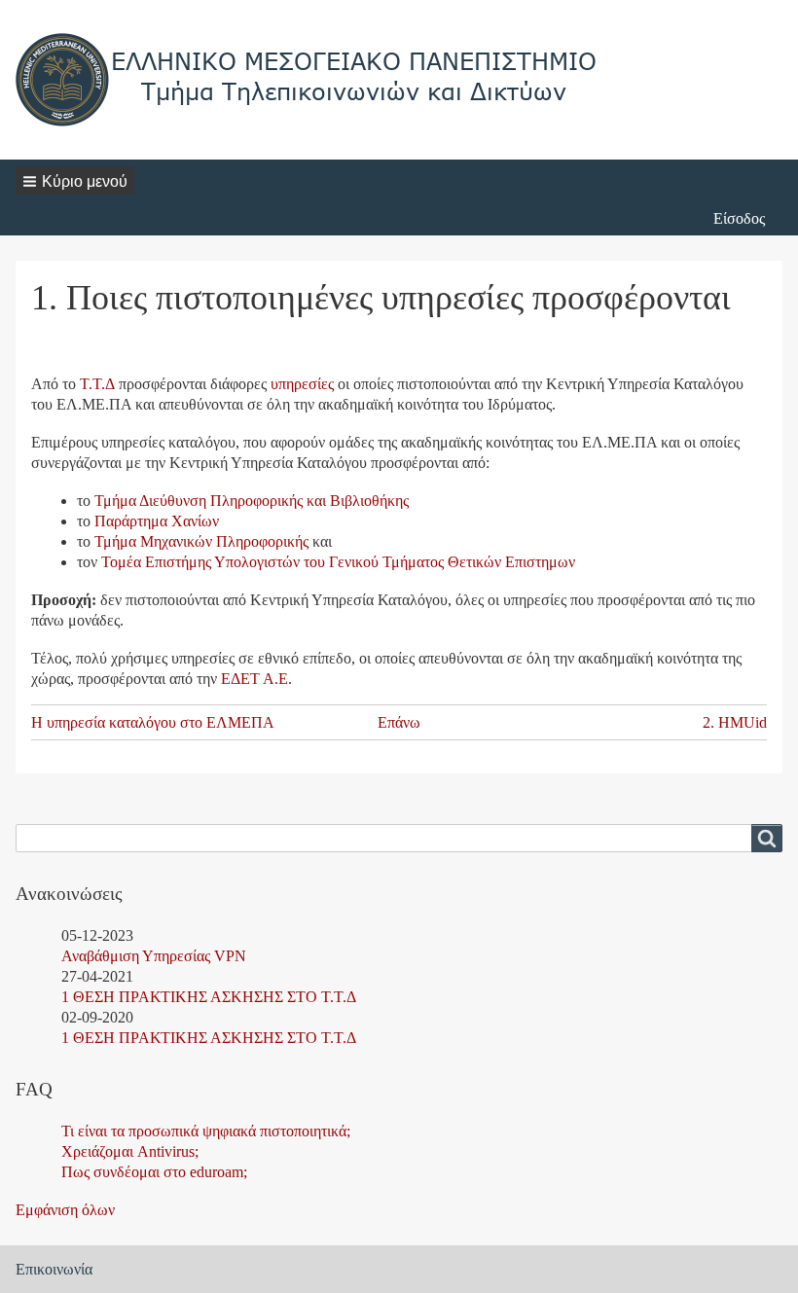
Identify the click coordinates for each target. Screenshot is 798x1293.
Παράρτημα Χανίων (156, 521)
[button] (75, 180)
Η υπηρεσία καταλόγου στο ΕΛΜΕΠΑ (152, 722)
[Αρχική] (307, 79)
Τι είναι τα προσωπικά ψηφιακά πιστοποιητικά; (205, 1131)
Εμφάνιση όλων (65, 1210)
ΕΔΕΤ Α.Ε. (256, 678)
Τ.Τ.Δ (97, 384)
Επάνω (399, 722)
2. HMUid (735, 722)
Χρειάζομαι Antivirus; (130, 1151)
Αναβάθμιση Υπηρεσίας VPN (153, 956)
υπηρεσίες (302, 384)
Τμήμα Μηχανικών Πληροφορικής (201, 541)
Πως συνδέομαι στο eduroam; (154, 1172)
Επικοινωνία (54, 1269)
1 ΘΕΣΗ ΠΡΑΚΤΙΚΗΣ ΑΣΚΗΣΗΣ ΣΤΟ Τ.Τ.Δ (208, 996)
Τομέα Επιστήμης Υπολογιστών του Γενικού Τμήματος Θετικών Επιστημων (338, 562)
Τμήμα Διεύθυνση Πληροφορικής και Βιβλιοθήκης (251, 500)
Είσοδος (739, 218)
